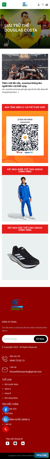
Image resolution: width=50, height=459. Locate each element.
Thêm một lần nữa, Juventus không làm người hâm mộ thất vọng (22, 84)
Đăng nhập (42, 455)
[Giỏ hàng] (47, 4)
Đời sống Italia (11, 398)
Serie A (8, 389)
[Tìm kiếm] (43, 4)
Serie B (8, 393)
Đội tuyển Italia (11, 384)
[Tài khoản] (38, 4)
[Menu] (4, 4)
